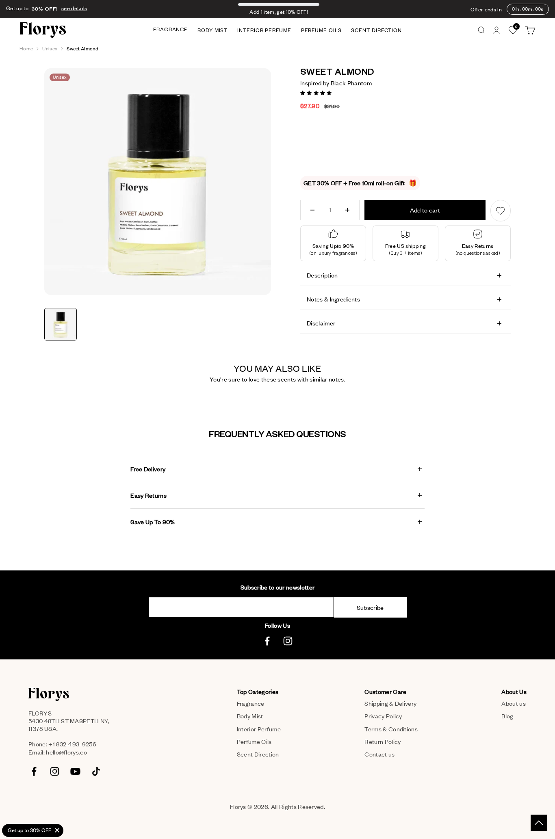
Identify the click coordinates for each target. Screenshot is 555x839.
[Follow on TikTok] (96, 771)
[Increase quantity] (347, 210)
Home (26, 49)
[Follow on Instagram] (287, 640)
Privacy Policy (383, 716)
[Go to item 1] (60, 324)
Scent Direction (376, 30)
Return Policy (382, 741)
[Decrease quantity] (312, 210)
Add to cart (425, 210)
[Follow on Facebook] (267, 640)
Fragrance (170, 29)
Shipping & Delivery (390, 703)
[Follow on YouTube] (75, 771)
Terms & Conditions (391, 729)
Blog (507, 716)
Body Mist (212, 30)
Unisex (49, 49)
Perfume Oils (321, 30)
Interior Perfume (264, 30)
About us (513, 703)
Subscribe (370, 607)
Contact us (379, 754)
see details (74, 8)
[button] (316, 92)
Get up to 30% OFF (29, 830)
